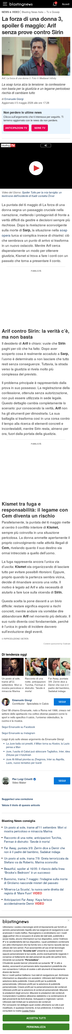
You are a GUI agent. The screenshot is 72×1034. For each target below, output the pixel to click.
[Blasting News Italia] (21, 4)
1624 (5, 935)
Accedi (65, 4)
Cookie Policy (28, 1010)
